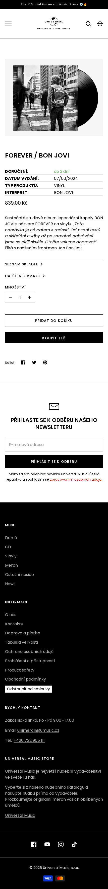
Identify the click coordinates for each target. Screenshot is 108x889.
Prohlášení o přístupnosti (30, 661)
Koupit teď (54, 338)
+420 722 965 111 (29, 740)
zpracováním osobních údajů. (76, 479)
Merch (11, 565)
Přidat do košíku (54, 320)
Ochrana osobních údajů (29, 651)
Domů (11, 538)
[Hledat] (88, 23)
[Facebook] (33, 844)
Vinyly (11, 556)
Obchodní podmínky (25, 679)
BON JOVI (63, 192)
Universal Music (20, 815)
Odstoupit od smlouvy (28, 689)
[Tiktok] (74, 844)
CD (8, 547)
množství (15, 287)
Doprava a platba (22, 633)
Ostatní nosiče (19, 574)
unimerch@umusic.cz (38, 730)
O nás (10, 615)
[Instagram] (60, 844)
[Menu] (8, 23)
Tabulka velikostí (21, 642)
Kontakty (14, 624)
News (10, 584)
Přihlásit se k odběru (54, 461)
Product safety (19, 670)
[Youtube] (47, 844)
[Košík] (99, 23)
